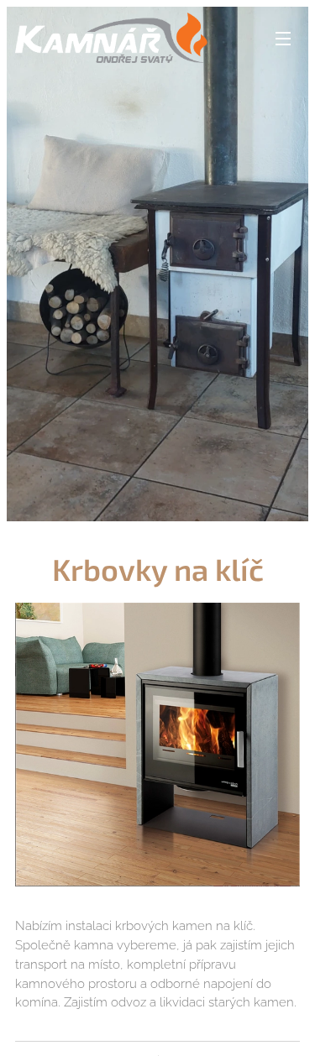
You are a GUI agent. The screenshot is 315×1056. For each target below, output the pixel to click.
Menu (283, 38)
